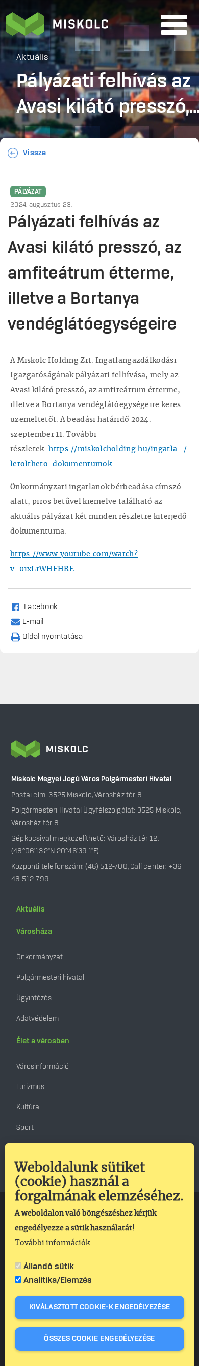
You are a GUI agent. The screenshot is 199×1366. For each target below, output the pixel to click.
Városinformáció (42, 1066)
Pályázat (28, 191)
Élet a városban (42, 1041)
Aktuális (30, 909)
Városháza (34, 932)
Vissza (34, 153)
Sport (25, 1127)
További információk (52, 1243)
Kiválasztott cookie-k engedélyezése (99, 1307)
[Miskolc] (80, 25)
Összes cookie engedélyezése (99, 1339)
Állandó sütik (48, 1266)
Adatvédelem (37, 1018)
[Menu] (174, 25)
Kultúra (27, 1107)
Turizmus (30, 1087)
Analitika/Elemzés (57, 1280)
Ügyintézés (34, 998)
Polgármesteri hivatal (50, 977)
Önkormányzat (39, 957)
